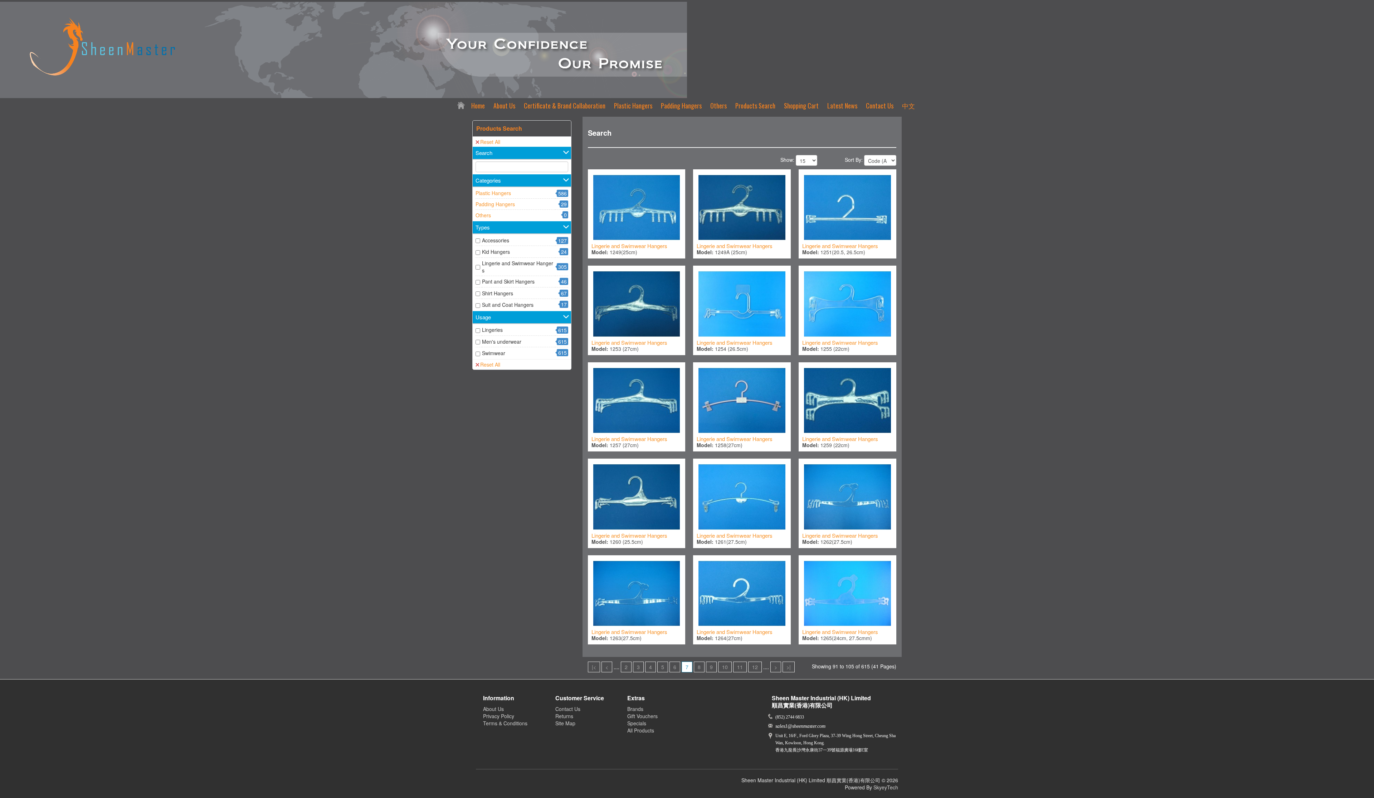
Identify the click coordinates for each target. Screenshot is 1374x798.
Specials (636, 723)
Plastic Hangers (633, 105)
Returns (564, 716)
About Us (504, 105)
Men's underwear (501, 341)
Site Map (565, 723)
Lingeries (492, 329)
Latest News (842, 105)
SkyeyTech (885, 787)
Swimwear (493, 353)
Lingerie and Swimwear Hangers (517, 267)
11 (740, 667)
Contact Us (879, 105)
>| (788, 667)
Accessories (495, 240)
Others (718, 105)
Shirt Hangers (497, 293)
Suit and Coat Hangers (507, 304)
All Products (640, 730)
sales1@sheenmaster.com (800, 726)
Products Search (755, 105)
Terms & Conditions (505, 723)
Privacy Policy (498, 716)
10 (725, 667)
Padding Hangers (681, 105)
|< (594, 667)
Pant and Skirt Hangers (508, 281)
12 (755, 667)
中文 (908, 105)
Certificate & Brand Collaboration (564, 105)
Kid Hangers (496, 251)
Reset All (490, 141)
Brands (635, 708)
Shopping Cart (801, 105)
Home (478, 105)
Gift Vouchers (642, 716)
